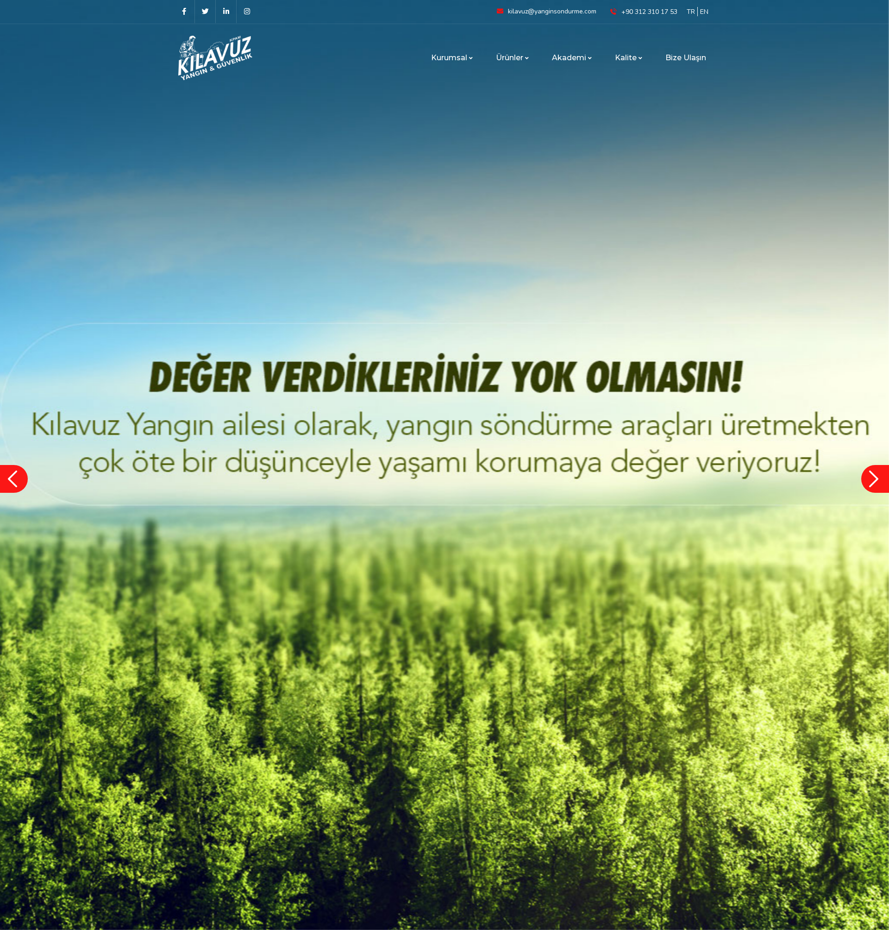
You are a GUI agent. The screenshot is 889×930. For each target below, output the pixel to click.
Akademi (570, 57)
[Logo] (224, 58)
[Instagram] (246, 11)
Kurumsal (450, 57)
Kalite (627, 57)
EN (704, 11)
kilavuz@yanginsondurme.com (552, 11)
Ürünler (510, 57)
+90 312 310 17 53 (649, 11)
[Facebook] (184, 11)
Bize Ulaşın (685, 57)
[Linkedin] (225, 11)
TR (691, 11)
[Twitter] (204, 11)
